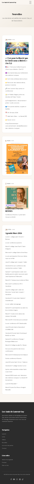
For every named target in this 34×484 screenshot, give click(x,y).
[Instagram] (17, 479)
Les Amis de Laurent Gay (9, 2)
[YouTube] (14, 479)
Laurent (4, 434)
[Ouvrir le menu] (30, 2)
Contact (4, 448)
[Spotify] (20, 479)
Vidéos (4, 439)
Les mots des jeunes (7, 445)
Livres (3, 437)
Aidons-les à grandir (7, 459)
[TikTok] (22, 479)
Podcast (4, 462)
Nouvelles (4, 442)
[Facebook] (11, 479)
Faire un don (5, 465)
